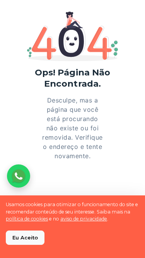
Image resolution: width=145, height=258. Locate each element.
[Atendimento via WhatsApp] (18, 176)
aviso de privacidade (83, 219)
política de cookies (27, 219)
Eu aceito (25, 237)
